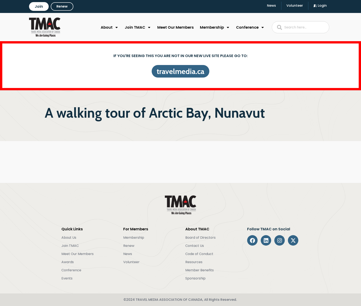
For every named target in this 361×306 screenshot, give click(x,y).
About (107, 27)
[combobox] (300, 27)
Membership (212, 27)
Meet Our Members (175, 27)
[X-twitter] (293, 240)
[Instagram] (279, 240)
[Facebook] (252, 240)
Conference (247, 27)
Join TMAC (135, 27)
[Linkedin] (266, 240)
